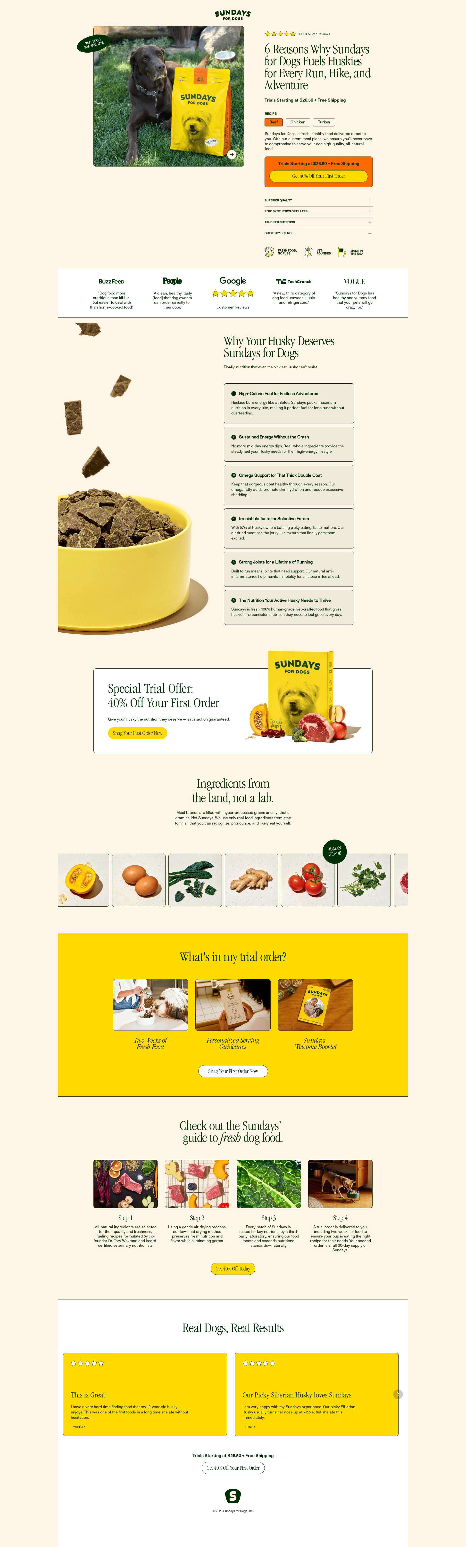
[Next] (232, 154)
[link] (318, 176)
